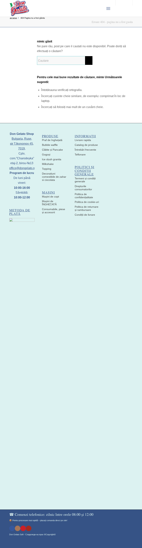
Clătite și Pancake (52, 149)
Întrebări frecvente (85, 149)
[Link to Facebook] (12, 528)
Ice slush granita (51, 159)
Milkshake (48, 163)
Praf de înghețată (52, 140)
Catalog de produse (86, 144)
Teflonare (80, 154)
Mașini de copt (50, 196)
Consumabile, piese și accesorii (53, 211)
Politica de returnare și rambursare (86, 208)
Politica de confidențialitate (84, 196)
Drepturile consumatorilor (83, 188)
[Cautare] (99, 8)
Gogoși (46, 154)
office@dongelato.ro (22, 168)
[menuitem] (99, 8)
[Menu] (108, 8)
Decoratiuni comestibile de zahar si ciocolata (54, 176)
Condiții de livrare (85, 214)
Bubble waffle (50, 144)
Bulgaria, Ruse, (22, 138)
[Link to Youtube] (28, 528)
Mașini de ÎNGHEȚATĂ (49, 203)
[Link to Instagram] (17, 528)
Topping (46, 168)
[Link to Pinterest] (23, 528)
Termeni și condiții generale (85, 180)
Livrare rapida (83, 140)
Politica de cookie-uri (87, 201)
